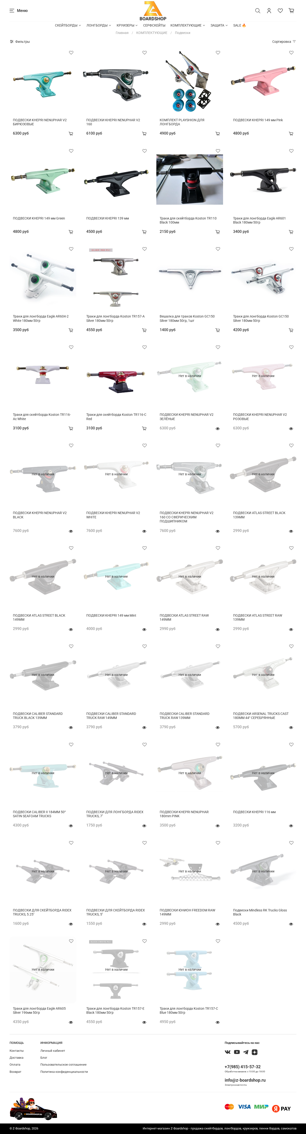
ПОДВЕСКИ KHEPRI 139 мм (107, 218)
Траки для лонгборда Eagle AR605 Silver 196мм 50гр (39, 1011)
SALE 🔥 (239, 25)
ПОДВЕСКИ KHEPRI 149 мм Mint (111, 615)
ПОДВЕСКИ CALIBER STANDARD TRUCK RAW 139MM (184, 716)
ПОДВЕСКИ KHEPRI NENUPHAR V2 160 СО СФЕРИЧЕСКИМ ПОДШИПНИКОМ (186, 517)
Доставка (16, 1057)
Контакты (17, 1050)
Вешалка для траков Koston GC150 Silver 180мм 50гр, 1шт (187, 318)
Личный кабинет (52, 1050)
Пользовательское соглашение (63, 1064)
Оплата (15, 1064)
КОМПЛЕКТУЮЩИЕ (186, 25)
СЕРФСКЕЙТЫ (154, 25)
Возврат (15, 1072)
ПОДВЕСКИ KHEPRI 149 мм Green (39, 218)
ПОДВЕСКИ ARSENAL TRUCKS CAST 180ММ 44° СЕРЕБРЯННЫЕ (261, 716)
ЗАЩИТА (217, 25)
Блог (43, 1057)
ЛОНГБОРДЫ (97, 25)
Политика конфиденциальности (64, 1072)
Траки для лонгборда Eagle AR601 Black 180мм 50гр (259, 220)
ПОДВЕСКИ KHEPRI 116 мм (254, 812)
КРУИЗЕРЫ (125, 25)
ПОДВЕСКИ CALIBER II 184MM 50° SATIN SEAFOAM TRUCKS (39, 814)
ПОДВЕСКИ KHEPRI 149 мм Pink (258, 120)
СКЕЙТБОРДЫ (66, 25)
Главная (122, 33)
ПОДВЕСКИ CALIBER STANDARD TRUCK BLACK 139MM (38, 716)
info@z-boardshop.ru (245, 1080)
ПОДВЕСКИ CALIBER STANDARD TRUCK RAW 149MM (111, 716)
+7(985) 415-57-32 (243, 1066)
